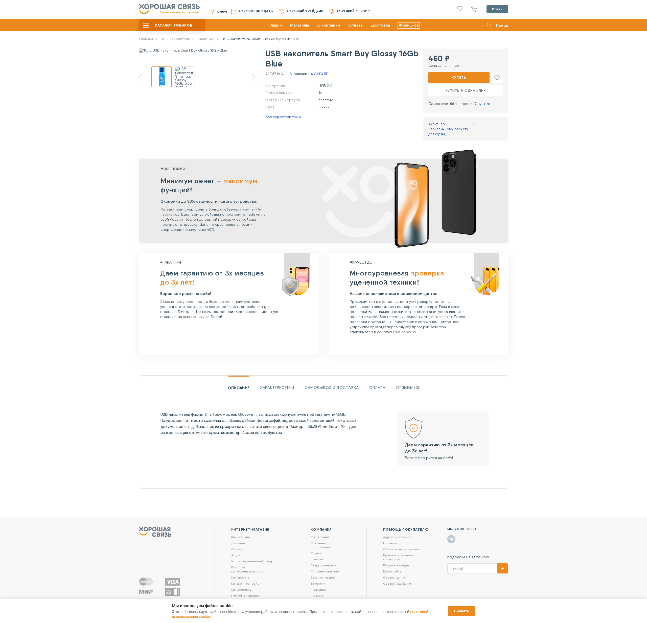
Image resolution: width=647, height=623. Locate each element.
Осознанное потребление (321, 545)
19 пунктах (482, 104)
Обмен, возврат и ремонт (402, 549)
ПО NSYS (317, 595)
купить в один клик (466, 91)
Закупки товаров (323, 577)
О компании (328, 25)
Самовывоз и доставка (332, 387)
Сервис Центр (394, 577)
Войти (497, 9)
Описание (239, 387)
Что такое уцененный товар (252, 561)
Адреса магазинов (397, 537)
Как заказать (240, 537)
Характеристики (277, 387)
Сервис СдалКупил (397, 583)
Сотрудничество (323, 565)
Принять (461, 611)
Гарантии (390, 543)
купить (459, 77)
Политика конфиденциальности (247, 569)
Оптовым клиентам (325, 571)
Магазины (299, 25)
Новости (317, 559)
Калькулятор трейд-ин (248, 583)
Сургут (222, 11)
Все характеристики (283, 117)
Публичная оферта (245, 595)
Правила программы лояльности (398, 557)
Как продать (240, 577)
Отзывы (316, 553)
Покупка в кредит (396, 565)
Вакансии (318, 583)
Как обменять (241, 589)
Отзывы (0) (407, 387)
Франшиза (409, 25)
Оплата (355, 25)
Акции (276, 25)
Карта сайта (392, 571)
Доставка (380, 25)
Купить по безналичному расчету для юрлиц (448, 129)
